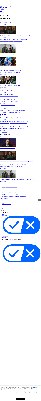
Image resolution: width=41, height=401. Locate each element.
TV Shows (2, 9)
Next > (5, 132)
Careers (3, 208)
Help (3, 203)
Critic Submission (5, 205)
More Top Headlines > (4, 198)
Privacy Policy (4, 215)
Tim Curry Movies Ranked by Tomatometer (9, 187)
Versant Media (11, 239)
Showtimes (2, 12)
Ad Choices (4, 214)
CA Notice (4, 235)
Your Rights (32, 388)
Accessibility (4, 237)
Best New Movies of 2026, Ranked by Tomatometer (11, 192)
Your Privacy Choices (7, 234)
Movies (1, 8)
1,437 (3, 132)
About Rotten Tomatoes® (6, 204)
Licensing (3, 206)
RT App (1, 10)
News (1, 11)
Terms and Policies (5, 236)
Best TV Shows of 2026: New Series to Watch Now (11, 194)
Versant (9, 387)
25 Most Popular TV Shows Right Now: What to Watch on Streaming (14, 196)
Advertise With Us (5, 207)
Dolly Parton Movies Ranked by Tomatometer (10, 190)
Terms (20, 387)
